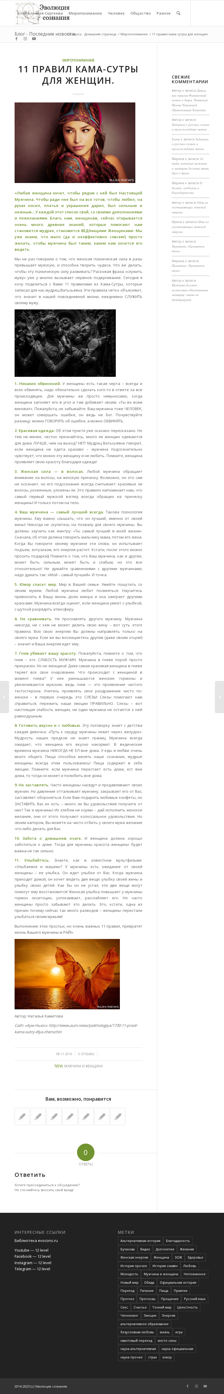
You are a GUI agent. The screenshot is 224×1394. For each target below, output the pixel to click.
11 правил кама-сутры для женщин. (78, 74)
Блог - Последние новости (45, 34)
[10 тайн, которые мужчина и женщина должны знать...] (4, 697)
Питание (147, 1290)
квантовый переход (136, 1340)
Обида (149, 1282)
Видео (145, 1249)
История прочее (133, 1266)
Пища (163, 1290)
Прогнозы (147, 1299)
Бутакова (127, 1249)
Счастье (140, 1307)
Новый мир (129, 1282)
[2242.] (102, 1116)
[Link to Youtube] (33, 38)
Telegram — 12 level (32, 1268)
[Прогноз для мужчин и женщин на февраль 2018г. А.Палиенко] (86, 1116)
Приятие (181, 1290)
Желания (187, 1249)
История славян (165, 1266)
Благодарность (178, 1240)
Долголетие (165, 1249)
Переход (127, 1290)
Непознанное (195, 1274)
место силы (167, 1340)
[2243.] (22, 1116)
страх (152, 1357)
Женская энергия (134, 1257)
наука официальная (177, 1348)
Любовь (189, 1266)
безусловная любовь (137, 1332)
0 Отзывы (86, 1054)
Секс (124, 1307)
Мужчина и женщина (83, 1066)
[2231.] (70, 1116)
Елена (176, 139)
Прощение (169, 1299)
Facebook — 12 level (33, 1256)
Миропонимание (78, 60)
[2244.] (38, 1116)
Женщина (161, 1257)
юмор (167, 1357)
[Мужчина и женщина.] (54, 1116)
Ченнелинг (129, 1315)
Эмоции (150, 1315)
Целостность (187, 1307)
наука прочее (131, 1357)
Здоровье (195, 1257)
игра (179, 1332)
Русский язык (195, 1299)
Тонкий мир (162, 1307)
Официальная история (178, 1282)
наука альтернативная (138, 1348)
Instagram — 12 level (33, 1262)
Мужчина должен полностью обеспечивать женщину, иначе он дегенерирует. (190, 292)
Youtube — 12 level (31, 1250)
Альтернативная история (140, 1240)
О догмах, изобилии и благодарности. (187, 188)
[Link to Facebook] (16, 38)
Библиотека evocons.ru (36, 1240)
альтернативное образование (144, 1324)
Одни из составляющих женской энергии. (190, 207)
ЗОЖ (178, 1257)
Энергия (168, 1315)
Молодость (129, 1274)
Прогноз (127, 1299)
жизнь (165, 1332)
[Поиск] (178, 13)
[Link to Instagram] (25, 38)
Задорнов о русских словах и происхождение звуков (190, 127)
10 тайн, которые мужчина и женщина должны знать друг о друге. (190, 165)
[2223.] (117, 1116)
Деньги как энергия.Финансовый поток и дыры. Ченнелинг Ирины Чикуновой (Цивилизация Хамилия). (190, 100)
